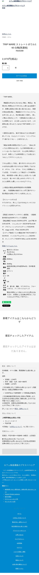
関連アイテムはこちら (9, 246)
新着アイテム (20, 568)
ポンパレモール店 (10, 501)
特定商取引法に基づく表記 (19, 526)
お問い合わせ (20, 534)
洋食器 (4, 37)
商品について (20, 560)
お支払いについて (16, 426)
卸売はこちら (6, 34)
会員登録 (19, 543)
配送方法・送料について (19, 522)
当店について (20, 556)
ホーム (19, 513)
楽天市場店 (8, 496)
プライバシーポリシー (19, 530)
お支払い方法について (19, 517)
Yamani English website (12, 494)
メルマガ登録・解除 (19, 551)
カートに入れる (21, 76)
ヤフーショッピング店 (11, 499)
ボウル (9, 37)
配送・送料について (21, 409)
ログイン (19, 547)
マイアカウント (19, 539)
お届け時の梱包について (19, 564)
